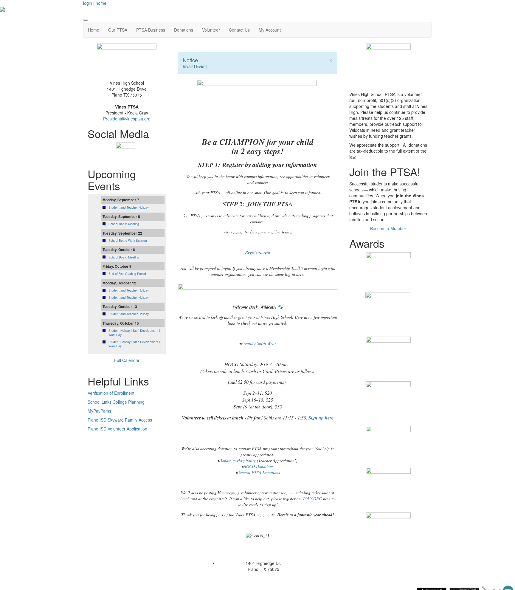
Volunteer (211, 30)
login (87, 3)
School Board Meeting (123, 224)
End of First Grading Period (127, 274)
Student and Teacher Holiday (128, 207)
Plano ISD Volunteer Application (117, 429)
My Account (270, 30)
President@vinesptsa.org (127, 119)
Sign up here (320, 417)
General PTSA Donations (258, 472)
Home (93, 30)
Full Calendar (126, 360)
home (101, 3)
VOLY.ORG (312, 498)
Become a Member (388, 228)
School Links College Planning (116, 402)
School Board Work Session (127, 241)
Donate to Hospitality (237, 460)
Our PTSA (117, 30)
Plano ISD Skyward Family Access (120, 420)
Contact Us (239, 30)
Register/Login (257, 252)
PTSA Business (150, 30)
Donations (183, 30)
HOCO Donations (258, 466)
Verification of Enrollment (111, 393)
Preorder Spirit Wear (258, 343)
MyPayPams (99, 411)
